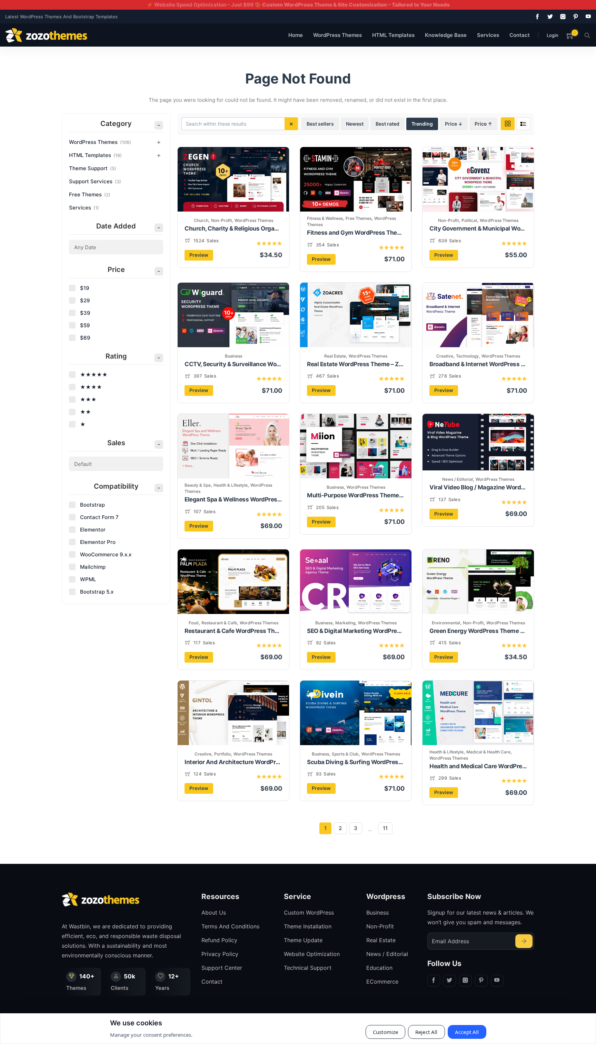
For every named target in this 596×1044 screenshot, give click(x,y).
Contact (519, 35)
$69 (85, 337)
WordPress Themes (337, 35)
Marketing (345, 622)
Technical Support (307, 967)
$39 (85, 313)
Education (379, 967)
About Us (213, 912)
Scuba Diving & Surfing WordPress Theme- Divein (356, 762)
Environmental (446, 622)
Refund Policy (219, 940)
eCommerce (382, 981)
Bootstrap (92, 504)
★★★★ (91, 387)
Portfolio (222, 754)
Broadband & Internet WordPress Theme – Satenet (478, 364)
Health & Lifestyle (230, 485)
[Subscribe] (524, 941)
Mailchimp (93, 567)
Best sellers (320, 124)
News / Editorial (457, 479)
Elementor (93, 529)
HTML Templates (393, 35)
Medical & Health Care (488, 751)
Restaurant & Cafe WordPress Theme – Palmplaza (233, 630)
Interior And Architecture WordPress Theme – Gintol (233, 762)
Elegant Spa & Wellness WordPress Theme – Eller (233, 499)
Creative (444, 356)
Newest (355, 124)
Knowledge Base (446, 35)
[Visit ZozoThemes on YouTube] (587, 16)
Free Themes (358, 218)
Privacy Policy (219, 953)
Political (469, 220)
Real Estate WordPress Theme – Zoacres (356, 364)
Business (233, 356)
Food (194, 622)
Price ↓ (454, 124)
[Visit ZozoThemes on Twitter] (549, 16)
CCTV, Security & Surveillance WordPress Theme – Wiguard (233, 364)
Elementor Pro (98, 542)
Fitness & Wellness (325, 218)
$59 (85, 325)
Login (552, 35)
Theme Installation (307, 926)
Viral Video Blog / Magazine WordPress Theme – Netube (478, 487)
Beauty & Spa (198, 485)
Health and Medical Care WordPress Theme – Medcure (478, 766)
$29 (85, 300)
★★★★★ (94, 374)
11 (385, 828)
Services (488, 35)
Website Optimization (312, 953)
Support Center (221, 967)
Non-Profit (221, 220)
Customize (385, 1031)
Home (295, 35)
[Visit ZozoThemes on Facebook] (536, 16)
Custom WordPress (309, 912)
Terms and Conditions (230, 926)
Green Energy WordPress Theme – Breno (478, 630)
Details (255, 191)
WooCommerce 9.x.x (105, 554)
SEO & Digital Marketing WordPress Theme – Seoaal (356, 630)
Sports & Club (345, 754)
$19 (84, 288)
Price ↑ (483, 124)
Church (201, 220)
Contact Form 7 (99, 517)
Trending (422, 124)
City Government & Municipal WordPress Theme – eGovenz (478, 228)
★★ (85, 412)
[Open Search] (587, 35)
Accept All (467, 1031)
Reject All (426, 1031)
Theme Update (303, 940)
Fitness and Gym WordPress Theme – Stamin (356, 232)
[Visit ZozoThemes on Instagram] (561, 16)
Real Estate (335, 356)
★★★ (88, 399)
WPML (88, 579)
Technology (467, 356)
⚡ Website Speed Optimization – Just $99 (298, 4)
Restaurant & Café (219, 622)
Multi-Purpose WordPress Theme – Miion (356, 495)
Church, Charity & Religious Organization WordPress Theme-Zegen (233, 228)
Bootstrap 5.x (96, 591)
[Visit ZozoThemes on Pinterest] (574, 16)
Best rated (387, 124)
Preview (198, 255)
